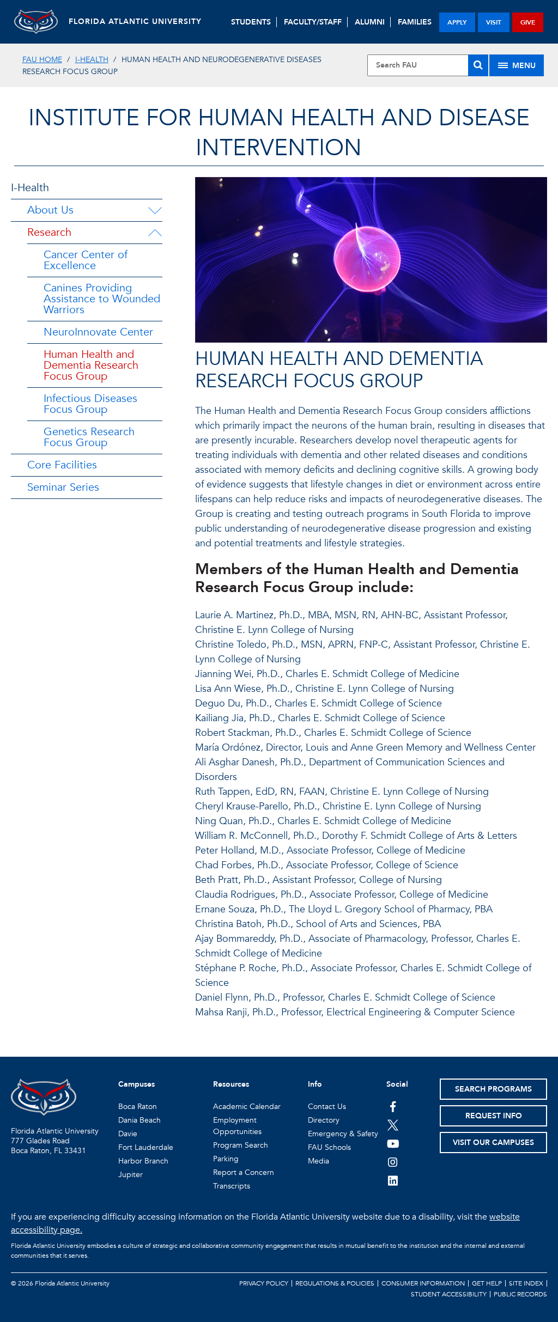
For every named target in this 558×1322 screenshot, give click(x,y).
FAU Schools (329, 1147)
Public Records (520, 1294)
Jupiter (130, 1174)
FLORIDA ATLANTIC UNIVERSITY (135, 21)
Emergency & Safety (343, 1134)
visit (493, 22)
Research (49, 232)
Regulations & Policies (334, 1283)
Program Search (240, 1145)
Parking (226, 1159)
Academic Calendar (247, 1106)
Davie (127, 1134)
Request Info (493, 1116)
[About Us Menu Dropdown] (154, 210)
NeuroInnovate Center (98, 332)
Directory (323, 1120)
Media (318, 1161)
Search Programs (493, 1089)
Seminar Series (63, 487)
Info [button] (315, 1084)
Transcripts (231, 1186)
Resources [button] (231, 1084)
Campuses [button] (136, 1084)
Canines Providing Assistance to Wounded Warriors (102, 299)
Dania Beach (139, 1120)
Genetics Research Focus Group (89, 437)
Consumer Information (423, 1283)
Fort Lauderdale (145, 1147)
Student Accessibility (449, 1294)
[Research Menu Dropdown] (154, 232)
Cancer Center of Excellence (86, 260)
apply (457, 22)
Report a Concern (243, 1172)
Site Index (526, 1283)
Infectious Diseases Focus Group (90, 404)
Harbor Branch (143, 1161)
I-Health (91, 59)
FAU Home (42, 59)
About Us (50, 210)
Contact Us (327, 1106)
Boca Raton (137, 1106)
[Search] (478, 65)
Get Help (487, 1283)
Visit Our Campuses (493, 1142)
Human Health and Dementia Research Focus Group (91, 365)
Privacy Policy (263, 1283)
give (527, 22)
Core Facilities (62, 465)
